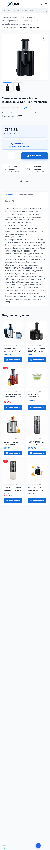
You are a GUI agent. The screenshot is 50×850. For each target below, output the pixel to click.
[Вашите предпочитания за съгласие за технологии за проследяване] (4, 848)
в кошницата (14, 360)
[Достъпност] (38, 845)
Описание (9, 195)
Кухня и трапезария (10, 21)
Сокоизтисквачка (9, 27)
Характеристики (26, 195)
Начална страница (9, 17)
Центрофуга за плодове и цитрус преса (18, 24)
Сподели (26, 181)
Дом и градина (26, 17)
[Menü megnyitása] (3, 4)
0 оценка (24, 108)
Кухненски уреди (29, 21)
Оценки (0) (9, 201)
